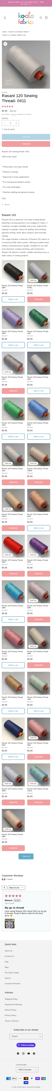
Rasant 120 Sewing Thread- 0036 (12, 790)
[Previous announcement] (4, 3)
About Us (8, 951)
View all (26, 856)
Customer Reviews (12, 983)
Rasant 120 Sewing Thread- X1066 (12, 652)
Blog (6, 967)
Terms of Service (12, 1021)
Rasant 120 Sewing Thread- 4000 (12, 287)
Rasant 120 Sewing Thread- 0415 (12, 378)
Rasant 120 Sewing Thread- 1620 (12, 424)
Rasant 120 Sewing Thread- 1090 (38, 698)
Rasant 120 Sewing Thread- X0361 (38, 287)
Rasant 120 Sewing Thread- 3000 (38, 652)
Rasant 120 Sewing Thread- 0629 (12, 561)
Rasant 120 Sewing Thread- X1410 (38, 790)
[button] (4, 17)
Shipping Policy (11, 999)
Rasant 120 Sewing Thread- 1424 (12, 698)
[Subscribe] (39, 1036)
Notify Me (26, 144)
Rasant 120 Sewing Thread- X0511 (12, 515)
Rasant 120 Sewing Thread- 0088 (38, 607)
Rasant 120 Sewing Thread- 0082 (38, 744)
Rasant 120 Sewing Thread (18, 32)
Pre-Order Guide (12, 973)
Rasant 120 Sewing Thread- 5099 (12, 835)
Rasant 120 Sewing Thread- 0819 (38, 424)
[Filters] (4, 888)
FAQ (6, 962)
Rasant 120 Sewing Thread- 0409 (12, 607)
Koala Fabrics (22, 1087)
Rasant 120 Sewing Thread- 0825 (12, 744)
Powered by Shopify (33, 1087)
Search (8, 978)
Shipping (13, 114)
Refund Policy (10, 1010)
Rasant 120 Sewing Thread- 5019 (38, 515)
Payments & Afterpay (13, 1004)
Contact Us (9, 956)
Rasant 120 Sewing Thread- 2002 (38, 378)
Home (4, 32)
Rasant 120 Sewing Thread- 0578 (38, 561)
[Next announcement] (47, 3)
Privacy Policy (10, 1015)
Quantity (5, 118)
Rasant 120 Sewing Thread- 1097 (38, 332)
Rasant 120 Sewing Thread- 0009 (12, 332)
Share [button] (7, 205)
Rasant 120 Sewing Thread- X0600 (38, 470)
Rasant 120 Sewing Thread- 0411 (14, 35)
